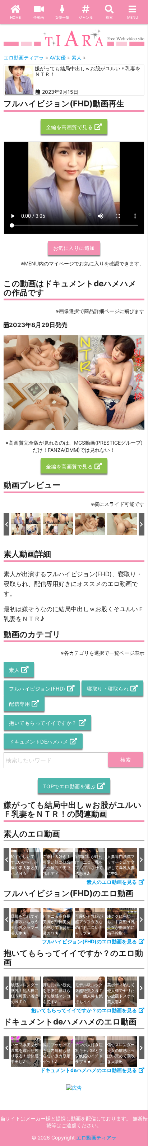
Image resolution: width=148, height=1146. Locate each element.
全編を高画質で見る (69, 127)
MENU (132, 17)
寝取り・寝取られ (108, 689)
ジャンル (86, 17)
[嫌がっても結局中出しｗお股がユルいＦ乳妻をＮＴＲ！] (19, 80)
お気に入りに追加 (74, 248)
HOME (15, 17)
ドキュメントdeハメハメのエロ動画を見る (88, 1070)
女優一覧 (62, 17)
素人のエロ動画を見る (112, 882)
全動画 (38, 17)
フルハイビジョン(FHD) (37, 689)
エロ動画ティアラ (96, 1137)
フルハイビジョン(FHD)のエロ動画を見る (89, 941)
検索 (109, 17)
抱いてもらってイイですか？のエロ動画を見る (84, 1010)
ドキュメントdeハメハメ (38, 742)
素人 (14, 670)
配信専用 (19, 704)
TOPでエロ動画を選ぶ (69, 786)
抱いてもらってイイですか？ (43, 723)
